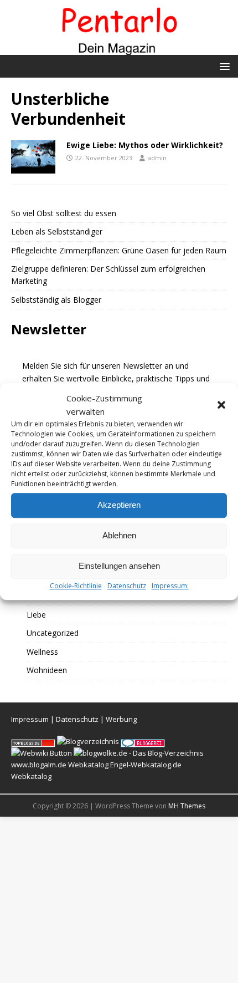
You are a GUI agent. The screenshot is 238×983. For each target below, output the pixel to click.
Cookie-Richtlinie (76, 585)
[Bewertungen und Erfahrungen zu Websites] (41, 753)
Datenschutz (126, 585)
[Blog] (88, 741)
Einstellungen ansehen (119, 566)
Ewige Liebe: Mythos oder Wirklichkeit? (144, 145)
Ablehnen (119, 535)
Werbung (121, 719)
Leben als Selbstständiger (56, 231)
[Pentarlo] (119, 48)
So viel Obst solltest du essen (63, 213)
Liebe (36, 614)
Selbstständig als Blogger (56, 299)
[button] (221, 404)
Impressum (30, 719)
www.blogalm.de (38, 765)
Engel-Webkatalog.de (146, 765)
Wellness (42, 651)
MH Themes (186, 806)
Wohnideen (47, 670)
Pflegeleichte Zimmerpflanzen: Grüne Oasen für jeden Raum (118, 250)
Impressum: (170, 585)
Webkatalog (88, 765)
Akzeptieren (119, 505)
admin (157, 158)
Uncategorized (53, 633)
